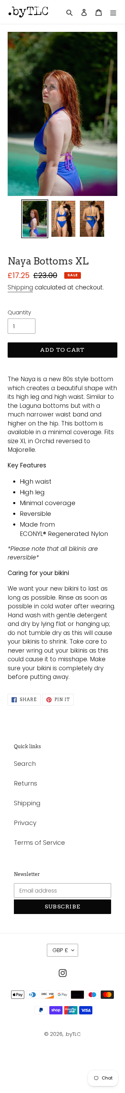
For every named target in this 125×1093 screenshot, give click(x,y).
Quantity (19, 312)
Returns (25, 783)
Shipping (20, 287)
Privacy (25, 822)
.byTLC (73, 1034)
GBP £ (60, 950)
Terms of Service (39, 842)
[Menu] (113, 12)
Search (25, 763)
